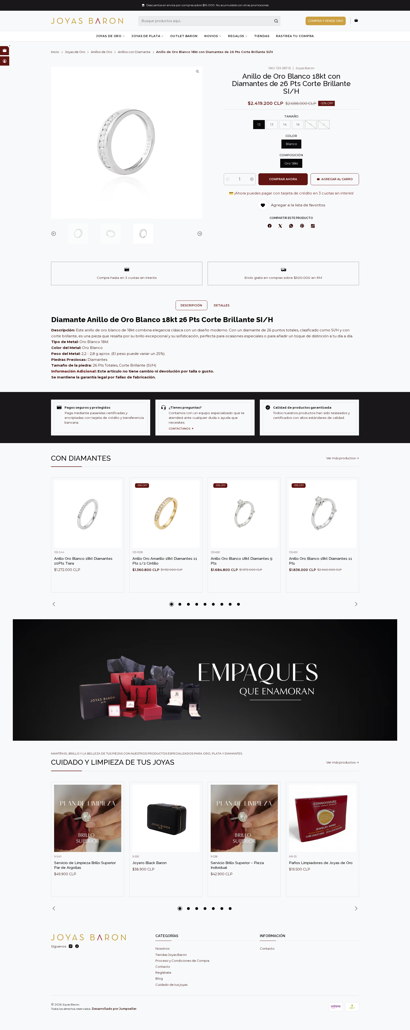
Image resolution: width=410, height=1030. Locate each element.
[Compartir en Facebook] (269, 226)
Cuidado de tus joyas (171, 984)
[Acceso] (4, 60)
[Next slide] (198, 234)
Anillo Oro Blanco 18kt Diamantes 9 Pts (241, 561)
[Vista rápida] (115, 518)
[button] (171, 604)
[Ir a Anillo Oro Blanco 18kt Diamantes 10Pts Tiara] (87, 514)
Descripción (191, 305)
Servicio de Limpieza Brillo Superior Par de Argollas (85, 865)
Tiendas (261, 36)
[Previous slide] (54, 234)
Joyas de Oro (108, 36)
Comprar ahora (283, 179)
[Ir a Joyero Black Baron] (166, 818)
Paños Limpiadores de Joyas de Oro (321, 863)
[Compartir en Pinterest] (302, 226)
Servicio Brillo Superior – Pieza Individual (237, 865)
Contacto (162, 966)
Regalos (236, 36)
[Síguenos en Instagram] (70, 946)
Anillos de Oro (101, 52)
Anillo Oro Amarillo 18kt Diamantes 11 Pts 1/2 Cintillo (164, 561)
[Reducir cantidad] (227, 179)
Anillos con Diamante (134, 52)
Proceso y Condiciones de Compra (182, 960)
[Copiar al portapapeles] (313, 226)
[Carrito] (356, 20)
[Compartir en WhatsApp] (291, 226)
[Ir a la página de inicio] (87, 21)
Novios (211, 36)
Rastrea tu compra (295, 36)
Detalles (221, 305)
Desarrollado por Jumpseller (114, 1009)
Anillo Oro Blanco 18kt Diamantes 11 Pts (320, 561)
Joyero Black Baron (149, 863)
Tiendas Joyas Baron (171, 955)
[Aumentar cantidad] (252, 179)
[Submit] (276, 21)
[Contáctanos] (205, 417)
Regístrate (163, 972)
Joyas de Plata (145, 36)
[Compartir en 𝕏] (280, 226)
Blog (159, 978)
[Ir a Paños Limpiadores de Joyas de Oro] (322, 818)
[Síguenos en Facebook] (77, 946)
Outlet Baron (183, 36)
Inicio (55, 52)
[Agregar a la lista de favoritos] (115, 507)
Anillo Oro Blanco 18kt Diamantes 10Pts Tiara (83, 561)
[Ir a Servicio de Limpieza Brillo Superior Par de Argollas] (87, 818)
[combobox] (209, 21)
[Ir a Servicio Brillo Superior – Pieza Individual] (244, 818)
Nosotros (162, 948)
